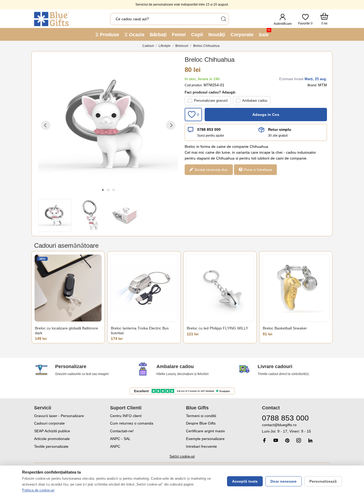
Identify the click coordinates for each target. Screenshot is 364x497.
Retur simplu (279, 129)
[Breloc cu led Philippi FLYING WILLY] (220, 288)
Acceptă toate (245, 481)
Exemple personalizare (205, 439)
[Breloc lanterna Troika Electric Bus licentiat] (144, 288)
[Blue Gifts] (51, 19)
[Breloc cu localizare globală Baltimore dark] (68, 288)
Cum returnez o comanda (131, 423)
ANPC (115, 446)
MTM (322, 85)
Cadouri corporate (49, 423)
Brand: (312, 85)
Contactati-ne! (122, 431)
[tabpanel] (108, 125)
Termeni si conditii (201, 416)
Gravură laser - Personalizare (59, 416)
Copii (197, 34)
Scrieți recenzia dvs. (210, 170)
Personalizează (323, 481)
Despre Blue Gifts (201, 423)
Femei (179, 34)
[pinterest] (287, 440)
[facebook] (264, 440)
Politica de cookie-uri (38, 490)
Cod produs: (194, 85)
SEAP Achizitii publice (52, 431)
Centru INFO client (125, 416)
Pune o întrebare (257, 170)
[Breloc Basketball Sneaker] (296, 288)
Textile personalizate (51, 446)
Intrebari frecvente (201, 446)
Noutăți (216, 34)
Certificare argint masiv (205, 431)
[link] (296, 428)
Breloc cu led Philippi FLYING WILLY (217, 328)
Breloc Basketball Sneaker (285, 328)
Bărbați (158, 34)
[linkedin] (310, 440)
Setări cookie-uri (182, 456)
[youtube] (275, 440)
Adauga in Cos (265, 114)
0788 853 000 (209, 129)
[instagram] (298, 440)
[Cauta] (223, 19)
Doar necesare (283, 481)
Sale (264, 32)
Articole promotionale (52, 439)
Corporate (241, 34)
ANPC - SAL (120, 439)
